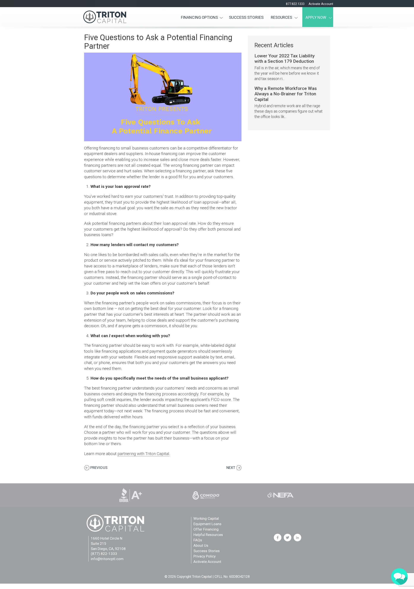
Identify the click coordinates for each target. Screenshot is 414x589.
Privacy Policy (204, 556)
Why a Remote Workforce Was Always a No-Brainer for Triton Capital (285, 94)
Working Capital (206, 518)
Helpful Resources (208, 534)
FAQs (197, 540)
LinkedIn (297, 537)
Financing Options (199, 17)
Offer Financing (206, 529)
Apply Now (316, 17)
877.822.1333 (295, 4)
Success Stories (246, 17)
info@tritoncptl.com (107, 559)
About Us (200, 545)
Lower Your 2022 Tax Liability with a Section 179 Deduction (284, 58)
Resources (281, 17)
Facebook (277, 537)
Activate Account (321, 4)
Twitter (287, 537)
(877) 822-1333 (104, 553)
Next (230, 467)
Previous (98, 467)
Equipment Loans (207, 524)
